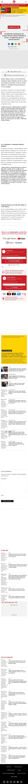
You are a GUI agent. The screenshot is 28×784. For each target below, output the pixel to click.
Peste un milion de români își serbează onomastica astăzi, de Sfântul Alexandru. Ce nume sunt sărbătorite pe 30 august (17, 737)
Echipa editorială (18, 766)
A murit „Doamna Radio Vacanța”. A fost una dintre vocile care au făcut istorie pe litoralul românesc (17, 662)
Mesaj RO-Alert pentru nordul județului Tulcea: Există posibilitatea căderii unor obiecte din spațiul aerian (16, 757)
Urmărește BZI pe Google (15, 71)
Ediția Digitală (14, 776)
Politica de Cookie (21, 773)
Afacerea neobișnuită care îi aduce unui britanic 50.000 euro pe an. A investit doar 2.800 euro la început (17, 377)
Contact (19, 770)
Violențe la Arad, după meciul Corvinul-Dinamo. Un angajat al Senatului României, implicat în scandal (17, 703)
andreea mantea (4, 225)
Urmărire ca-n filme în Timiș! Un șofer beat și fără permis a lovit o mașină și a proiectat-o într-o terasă (13, 5)
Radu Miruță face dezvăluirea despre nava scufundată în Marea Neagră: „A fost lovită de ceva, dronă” (17, 402)
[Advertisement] (14, 318)
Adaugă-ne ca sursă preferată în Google (15, 75)
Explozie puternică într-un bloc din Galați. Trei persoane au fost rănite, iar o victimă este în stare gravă (17, 555)
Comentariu (4, 478)
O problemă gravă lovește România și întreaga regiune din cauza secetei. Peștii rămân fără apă (16, 694)
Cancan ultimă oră (14, 48)
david (15, 225)
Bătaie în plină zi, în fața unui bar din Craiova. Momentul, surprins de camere (16, 589)
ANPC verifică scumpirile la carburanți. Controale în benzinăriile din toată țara (16, 597)
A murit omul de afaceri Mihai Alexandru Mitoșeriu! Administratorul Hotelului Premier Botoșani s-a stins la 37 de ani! (17, 434)
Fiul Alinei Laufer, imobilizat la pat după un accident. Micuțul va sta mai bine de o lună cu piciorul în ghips (17, 566)
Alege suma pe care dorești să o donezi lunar (10, 255)
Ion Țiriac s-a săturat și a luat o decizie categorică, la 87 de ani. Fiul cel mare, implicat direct (16, 384)
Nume (2, 495)
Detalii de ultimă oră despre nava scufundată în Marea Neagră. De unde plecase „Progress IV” (16, 444)
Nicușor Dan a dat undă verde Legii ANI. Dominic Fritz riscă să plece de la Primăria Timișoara (17, 392)
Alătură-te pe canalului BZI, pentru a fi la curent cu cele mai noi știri (14, 233)
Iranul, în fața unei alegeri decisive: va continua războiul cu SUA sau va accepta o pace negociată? (17, 671)
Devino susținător (15, 260)
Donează (15, 287)
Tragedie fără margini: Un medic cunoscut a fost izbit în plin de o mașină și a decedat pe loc (17, 748)
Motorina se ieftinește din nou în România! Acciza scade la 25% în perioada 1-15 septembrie (19, 11)
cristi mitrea (10, 225)
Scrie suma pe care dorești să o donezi (10, 282)
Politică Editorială (11, 770)
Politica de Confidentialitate (8, 773)
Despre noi (8, 766)
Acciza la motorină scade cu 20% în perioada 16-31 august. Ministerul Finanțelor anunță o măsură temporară (14, 354)
